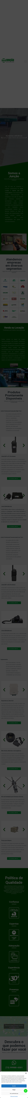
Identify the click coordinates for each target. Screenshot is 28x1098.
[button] (26, 1073)
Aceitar (14, 1086)
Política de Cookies (14, 1096)
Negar (14, 1089)
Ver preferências (14, 1093)
